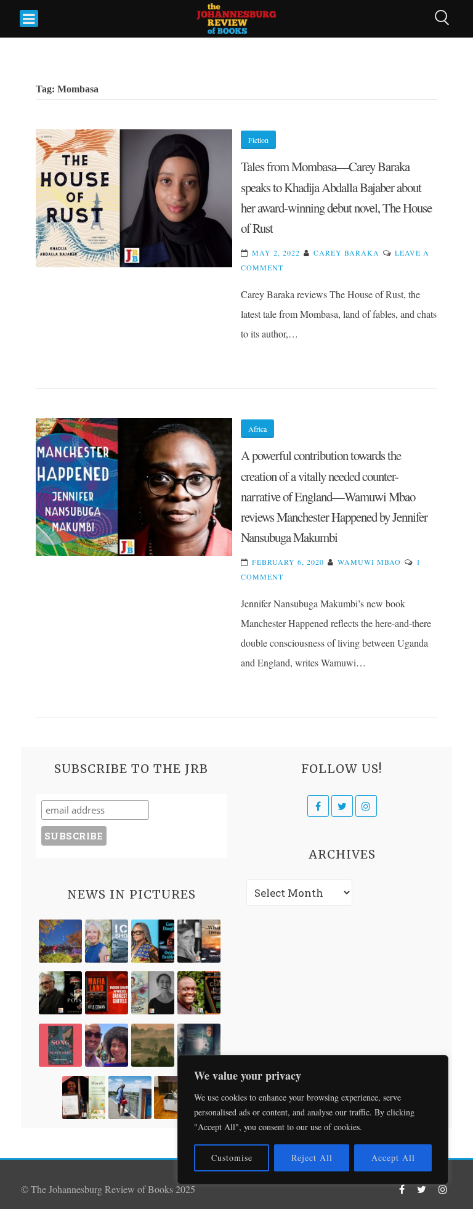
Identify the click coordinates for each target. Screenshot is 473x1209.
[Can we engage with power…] (60, 992)
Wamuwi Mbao (369, 562)
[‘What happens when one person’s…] (198, 992)
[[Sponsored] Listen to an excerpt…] (152, 941)
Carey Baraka (346, 252)
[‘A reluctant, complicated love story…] (106, 941)
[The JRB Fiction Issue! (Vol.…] (60, 941)
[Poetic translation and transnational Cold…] (198, 1045)
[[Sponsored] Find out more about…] (60, 1045)
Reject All (312, 1157)
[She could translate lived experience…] (106, 1045)
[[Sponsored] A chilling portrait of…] (106, 992)
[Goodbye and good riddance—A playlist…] (175, 1097)
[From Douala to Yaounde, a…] (152, 1045)
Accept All (393, 1157)
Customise (232, 1157)
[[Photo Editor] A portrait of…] (130, 1097)
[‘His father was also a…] (83, 1097)
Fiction (258, 140)
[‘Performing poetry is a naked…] (152, 992)
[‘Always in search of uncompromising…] (198, 941)
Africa (257, 429)
